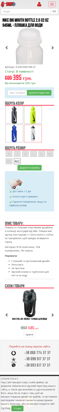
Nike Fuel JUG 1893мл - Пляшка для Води (29, 318)
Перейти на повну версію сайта (29, 346)
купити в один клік (39, 92)
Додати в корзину (29, 167)
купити (29, 334)
